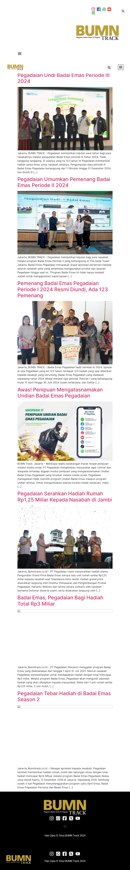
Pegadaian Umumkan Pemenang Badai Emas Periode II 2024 (63, 182)
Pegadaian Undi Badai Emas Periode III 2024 (63, 78)
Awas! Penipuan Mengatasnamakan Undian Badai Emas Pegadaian (60, 393)
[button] (123, 11)
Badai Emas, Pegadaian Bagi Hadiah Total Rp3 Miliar (60, 600)
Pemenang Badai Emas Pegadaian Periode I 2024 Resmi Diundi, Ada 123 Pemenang (62, 289)
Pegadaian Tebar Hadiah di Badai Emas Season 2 (64, 696)
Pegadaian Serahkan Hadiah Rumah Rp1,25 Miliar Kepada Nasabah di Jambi (64, 496)
